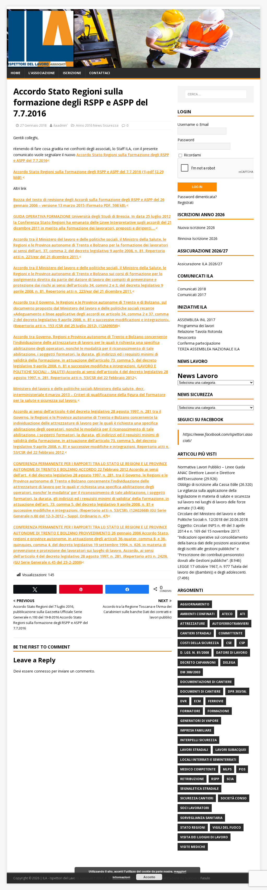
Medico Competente (198, 769)
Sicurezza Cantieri (196, 798)
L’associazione (41, 73)
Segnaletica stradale (199, 788)
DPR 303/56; (237, 691)
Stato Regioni (192, 827)
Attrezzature (192, 623)
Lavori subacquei (230, 749)
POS (242, 769)
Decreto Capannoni (198, 662)
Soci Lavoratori (194, 808)
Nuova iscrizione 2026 (196, 227)
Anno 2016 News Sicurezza (97, 125)
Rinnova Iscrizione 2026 (197, 238)
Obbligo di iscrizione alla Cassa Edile (208, 484)
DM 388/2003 (190, 672)
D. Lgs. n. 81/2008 (194, 652)
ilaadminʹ (60, 125)
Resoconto (187, 337)
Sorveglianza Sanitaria (201, 818)
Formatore (190, 711)
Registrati (185, 202)
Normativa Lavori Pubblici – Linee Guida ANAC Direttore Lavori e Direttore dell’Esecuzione (211, 472)
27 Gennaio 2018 (33, 125)
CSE (229, 643)
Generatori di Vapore (199, 720)
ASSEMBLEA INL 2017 (196, 319)
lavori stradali (194, 749)
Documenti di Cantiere (200, 691)
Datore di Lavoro (231, 652)
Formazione (218, 711)
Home (15, 73)
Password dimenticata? (197, 196)
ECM (197, 701)
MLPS (227, 769)
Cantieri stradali (195, 633)
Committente (230, 633)
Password (186, 139)
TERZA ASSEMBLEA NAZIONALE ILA (209, 348)
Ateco (227, 614)
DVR (183, 701)
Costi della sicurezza (199, 643)
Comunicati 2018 (192, 288)
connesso (42, 671)
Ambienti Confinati (197, 614)
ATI (242, 614)
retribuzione (192, 779)
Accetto (149, 877)
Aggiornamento (194, 604)
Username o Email (193, 124)
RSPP (215, 779)
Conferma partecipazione (199, 343)
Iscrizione (72, 73)
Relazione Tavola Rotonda (200, 331)
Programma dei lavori (196, 325)
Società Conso (234, 798)
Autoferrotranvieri (230, 623)
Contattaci (99, 73)
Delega (229, 662)
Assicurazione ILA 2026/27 (200, 263)
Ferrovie (215, 701)
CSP (242, 643)
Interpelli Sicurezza (198, 740)
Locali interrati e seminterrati (208, 759)
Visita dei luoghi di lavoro (204, 837)
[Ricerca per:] (215, 94)
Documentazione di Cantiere (206, 682)
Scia (230, 779)
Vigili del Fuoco (227, 827)
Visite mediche (192, 847)
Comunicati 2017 (192, 294)
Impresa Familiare (195, 730)
